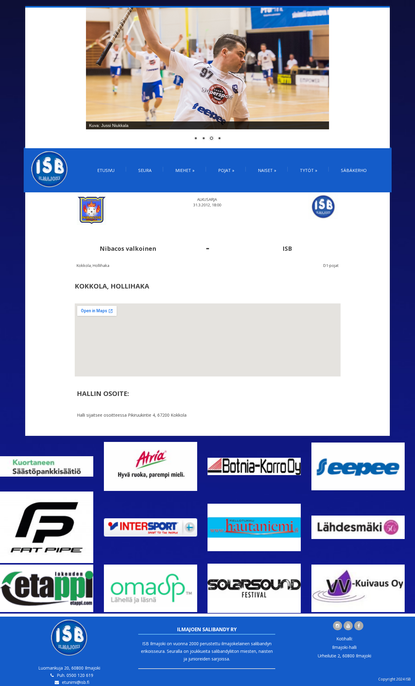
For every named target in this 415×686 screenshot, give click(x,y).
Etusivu (106, 170)
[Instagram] (337, 625)
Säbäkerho (354, 170)
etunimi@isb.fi (75, 682)
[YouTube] (348, 625)
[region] (207, 78)
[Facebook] (358, 625)
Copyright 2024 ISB (394, 679)
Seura (145, 170)
